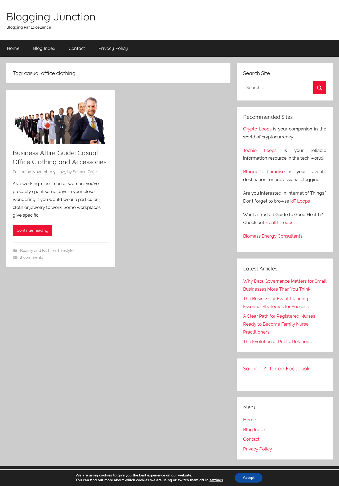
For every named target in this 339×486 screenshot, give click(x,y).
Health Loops (279, 222)
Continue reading (32, 230)
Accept (249, 477)
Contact (77, 48)
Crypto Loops (257, 129)
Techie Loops (259, 150)
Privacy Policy (113, 48)
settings (216, 480)
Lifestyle (66, 250)
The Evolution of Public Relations (277, 341)
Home (13, 48)
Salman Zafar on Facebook (276, 368)
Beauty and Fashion (38, 250)
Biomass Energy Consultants (272, 236)
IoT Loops (300, 201)
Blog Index (44, 48)
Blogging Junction (51, 16)
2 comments (31, 257)
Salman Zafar (85, 171)
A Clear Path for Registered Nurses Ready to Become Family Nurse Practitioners (279, 324)
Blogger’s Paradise (264, 171)
